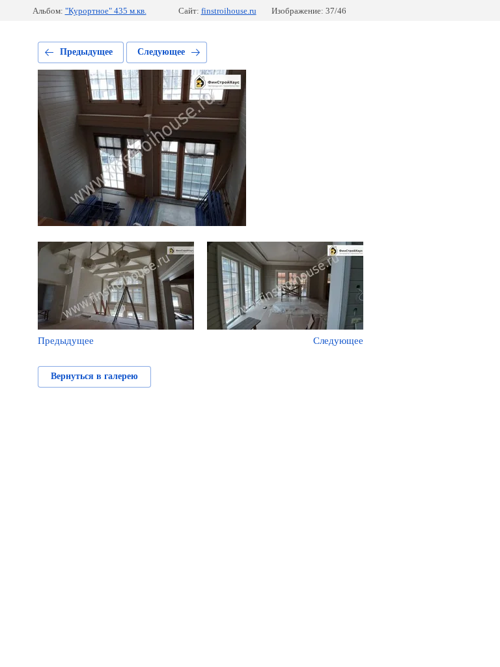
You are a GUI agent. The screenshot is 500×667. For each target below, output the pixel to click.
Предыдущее (86, 52)
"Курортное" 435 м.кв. (105, 11)
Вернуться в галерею (94, 376)
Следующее (161, 52)
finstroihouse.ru (229, 11)
